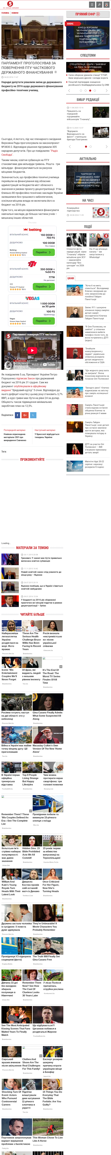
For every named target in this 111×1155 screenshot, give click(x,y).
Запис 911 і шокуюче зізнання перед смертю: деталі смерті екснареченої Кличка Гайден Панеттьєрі (97, 313)
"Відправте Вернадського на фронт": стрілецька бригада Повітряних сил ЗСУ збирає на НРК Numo (77, 138)
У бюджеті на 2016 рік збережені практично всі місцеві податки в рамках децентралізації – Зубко (41, 603)
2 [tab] (99, 49)
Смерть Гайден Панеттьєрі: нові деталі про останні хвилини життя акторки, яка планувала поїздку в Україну (97, 429)
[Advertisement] (32, 274)
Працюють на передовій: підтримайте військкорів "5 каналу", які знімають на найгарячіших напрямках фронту (78, 119)
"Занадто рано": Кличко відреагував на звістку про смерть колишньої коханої (97, 391)
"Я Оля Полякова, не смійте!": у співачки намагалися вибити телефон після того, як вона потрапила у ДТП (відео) (96, 333)
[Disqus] (32, 504)
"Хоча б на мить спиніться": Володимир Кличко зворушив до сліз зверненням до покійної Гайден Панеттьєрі (97, 292)
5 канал (57, 57)
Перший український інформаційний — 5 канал (10, 4)
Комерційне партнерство (73, 209)
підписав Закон (25, 378)
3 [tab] (90, 91)
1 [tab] (77, 49)
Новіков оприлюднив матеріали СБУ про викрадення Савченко (15, 437)
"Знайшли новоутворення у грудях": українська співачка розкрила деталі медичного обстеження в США (94, 355)
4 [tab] (95, 91)
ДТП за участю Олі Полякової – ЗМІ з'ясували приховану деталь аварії (95, 448)
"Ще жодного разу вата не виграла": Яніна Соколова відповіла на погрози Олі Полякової (97, 374)
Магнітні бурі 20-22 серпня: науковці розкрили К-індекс (94, 464)
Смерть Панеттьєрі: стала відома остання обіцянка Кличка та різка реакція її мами (96, 409)
